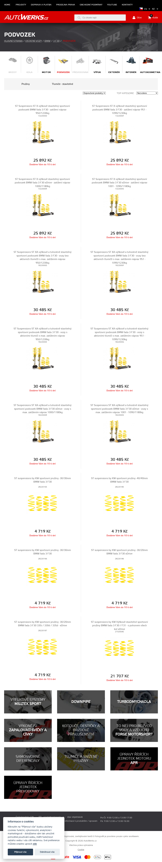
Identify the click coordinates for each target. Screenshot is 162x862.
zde (35, 843)
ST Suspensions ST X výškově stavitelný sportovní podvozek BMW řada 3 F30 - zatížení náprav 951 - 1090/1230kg (119, 110)
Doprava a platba (41, 5)
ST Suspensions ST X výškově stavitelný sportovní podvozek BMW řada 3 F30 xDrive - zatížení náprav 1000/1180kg (42, 183)
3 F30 (56, 41)
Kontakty (127, 5)
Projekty (21, 5)
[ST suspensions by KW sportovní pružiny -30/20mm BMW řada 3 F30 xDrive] (119, 575)
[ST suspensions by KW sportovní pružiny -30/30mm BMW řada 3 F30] (42, 503)
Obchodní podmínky (91, 5)
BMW (47, 41)
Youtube (112, 5)
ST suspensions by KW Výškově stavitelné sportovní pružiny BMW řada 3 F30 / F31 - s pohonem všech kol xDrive (119, 626)
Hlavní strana (13, 41)
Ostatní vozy (33, 41)
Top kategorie (125, 93)
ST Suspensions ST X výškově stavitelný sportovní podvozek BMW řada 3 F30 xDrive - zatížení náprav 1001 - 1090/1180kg (119, 183)
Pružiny (26, 84)
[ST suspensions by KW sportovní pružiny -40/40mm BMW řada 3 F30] (119, 503)
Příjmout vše (20, 852)
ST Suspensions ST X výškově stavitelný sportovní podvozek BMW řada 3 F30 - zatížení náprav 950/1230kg (42, 110)
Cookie (81, 849)
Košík (154, 17)
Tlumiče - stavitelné (62, 84)
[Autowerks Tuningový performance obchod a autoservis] (26, 17)
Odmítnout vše (47, 852)
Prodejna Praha (65, 5)
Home (7, 5)
